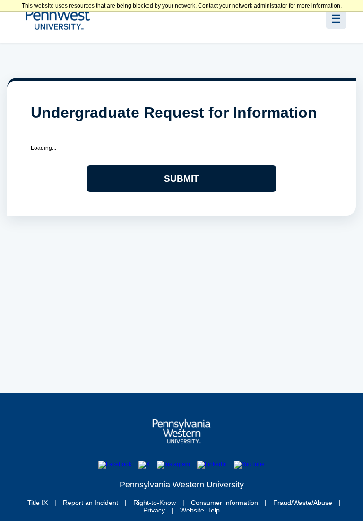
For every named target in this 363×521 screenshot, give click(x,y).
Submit (181, 178)
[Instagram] (173, 465)
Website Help (200, 510)
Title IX (37, 502)
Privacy (154, 510)
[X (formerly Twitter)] (144, 465)
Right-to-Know (154, 502)
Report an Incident (90, 502)
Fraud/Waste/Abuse (302, 502)
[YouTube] (249, 465)
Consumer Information (224, 502)
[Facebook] (114, 465)
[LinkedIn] (212, 465)
